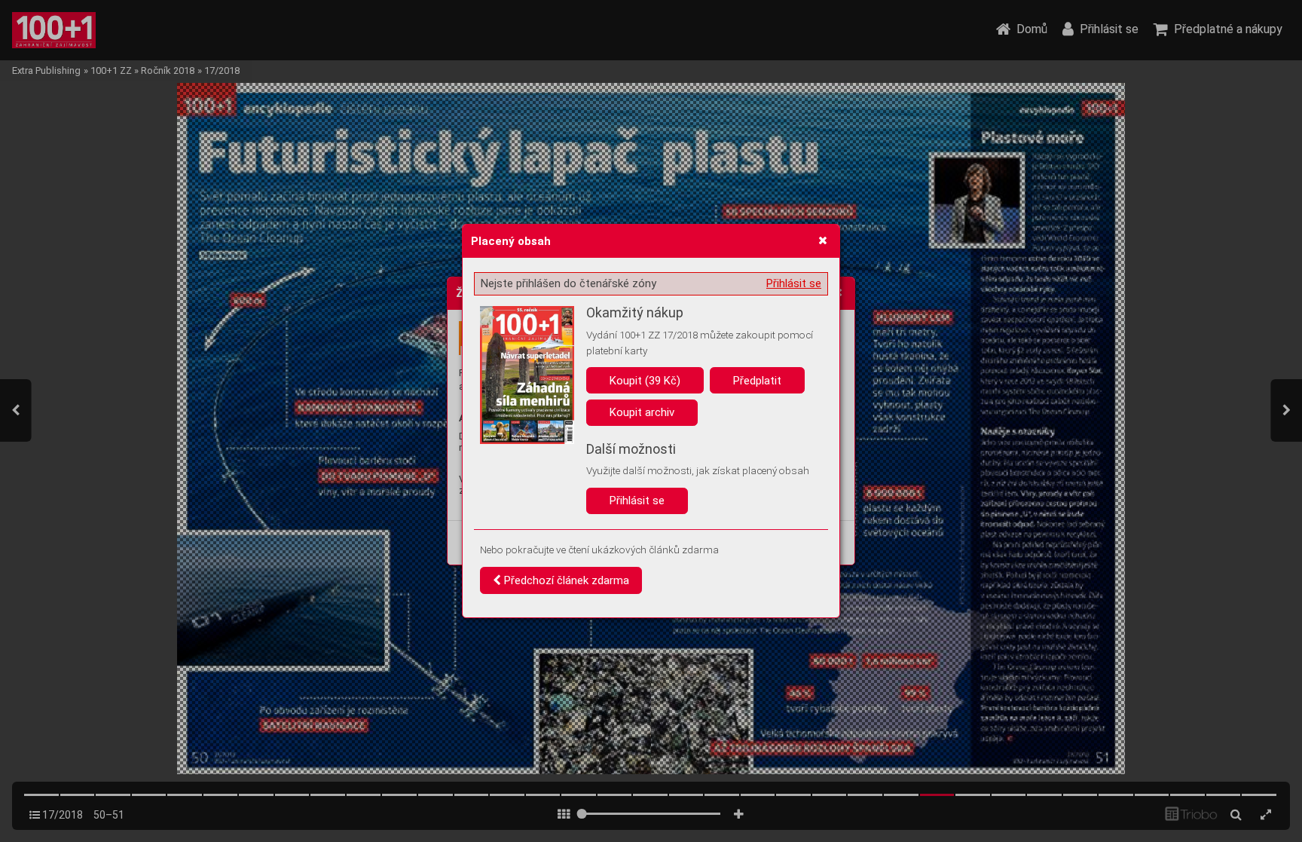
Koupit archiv (642, 412)
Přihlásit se (793, 283)
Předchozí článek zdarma (565, 580)
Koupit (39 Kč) (645, 380)
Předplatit (757, 380)
